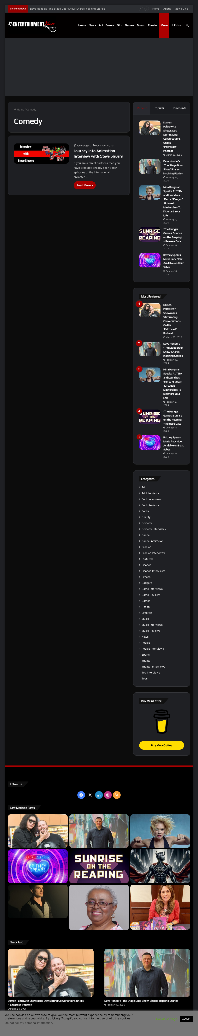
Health (146, 606)
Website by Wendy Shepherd (88, 1024)
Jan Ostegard (84, 145)
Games (129, 25)
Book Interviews (151, 499)
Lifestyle (147, 612)
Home (156, 8)
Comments (179, 108)
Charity (146, 517)
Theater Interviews (153, 666)
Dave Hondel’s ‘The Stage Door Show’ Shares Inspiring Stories (141, 1000)
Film (119, 25)
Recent (142, 108)
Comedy (147, 523)
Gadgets (147, 582)
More (164, 25)
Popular (159, 108)
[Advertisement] (99, 67)
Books (110, 25)
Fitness (146, 576)
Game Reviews (151, 594)
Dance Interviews (152, 541)
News (92, 25)
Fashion (146, 547)
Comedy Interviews (154, 529)
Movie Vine (181, 8)
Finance (146, 564)
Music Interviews (152, 624)
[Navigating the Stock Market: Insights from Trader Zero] (160, 866)
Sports (146, 654)
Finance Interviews (153, 570)
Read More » (85, 185)
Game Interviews (152, 588)
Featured (147, 559)
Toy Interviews (151, 672)
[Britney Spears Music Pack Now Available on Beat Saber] (149, 260)
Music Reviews (151, 630)
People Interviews (153, 648)
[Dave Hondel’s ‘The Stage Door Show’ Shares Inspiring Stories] (149, 166)
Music (141, 25)
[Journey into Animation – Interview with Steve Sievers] (41, 153)
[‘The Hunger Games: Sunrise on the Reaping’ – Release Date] (149, 234)
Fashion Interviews (153, 553)
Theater (153, 25)
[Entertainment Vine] (32, 25)
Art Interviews (150, 493)
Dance (146, 535)
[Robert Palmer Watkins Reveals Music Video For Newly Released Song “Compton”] (38, 901)
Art (101, 25)
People (146, 642)
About (167, 8)
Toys (145, 678)
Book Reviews (150, 505)
